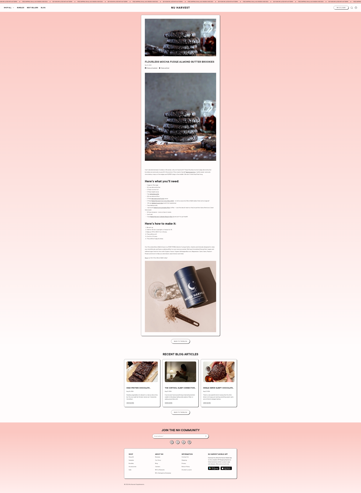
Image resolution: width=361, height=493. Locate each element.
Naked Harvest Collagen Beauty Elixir (161, 216)
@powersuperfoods (157, 198)
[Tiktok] (183, 442)
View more (130, 403)
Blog (43, 8)
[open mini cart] (356, 7)
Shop (146, 258)
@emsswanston (191, 172)
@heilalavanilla (154, 194)
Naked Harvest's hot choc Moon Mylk (162, 201)
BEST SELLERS (32, 8)
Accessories (132, 466)
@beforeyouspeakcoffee (162, 207)
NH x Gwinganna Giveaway (163, 473)
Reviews (157, 457)
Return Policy (186, 466)
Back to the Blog (180, 412)
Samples (131, 460)
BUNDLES (20, 8)
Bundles (131, 463)
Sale (130, 470)
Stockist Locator (187, 470)
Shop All (8, 8)
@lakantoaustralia (157, 203)
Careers (157, 466)
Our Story (158, 460)
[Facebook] (177, 442)
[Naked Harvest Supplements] (180, 8)
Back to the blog (180, 341)
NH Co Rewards (160, 470)
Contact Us (185, 457)
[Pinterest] (189, 442)
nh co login (341, 7)
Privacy (184, 463)
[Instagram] (172, 442)
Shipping (184, 460)
